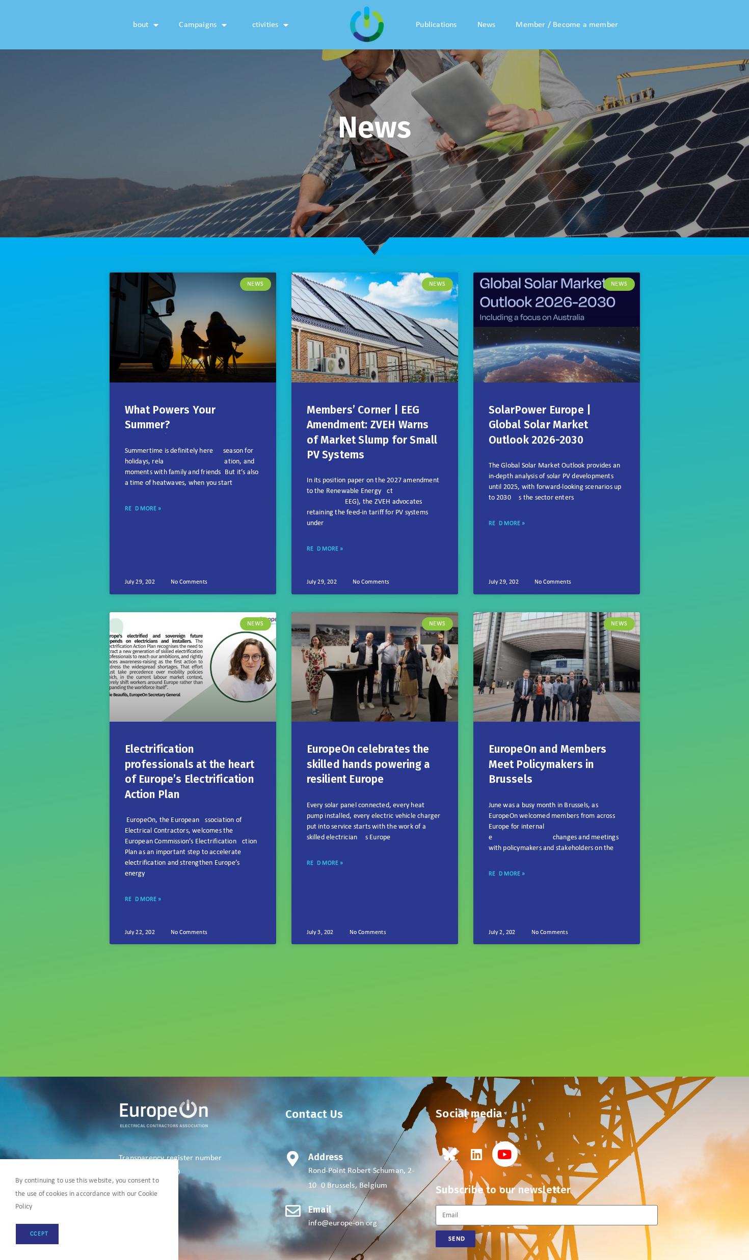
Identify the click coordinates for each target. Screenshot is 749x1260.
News (486, 25)
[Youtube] (505, 1154)
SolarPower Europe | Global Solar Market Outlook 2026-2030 (540, 425)
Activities (262, 25)
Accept (37, 1234)
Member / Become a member (567, 25)
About (138, 25)
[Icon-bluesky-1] (448, 1154)
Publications (436, 25)
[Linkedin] (476, 1154)
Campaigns (198, 25)
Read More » (143, 509)
